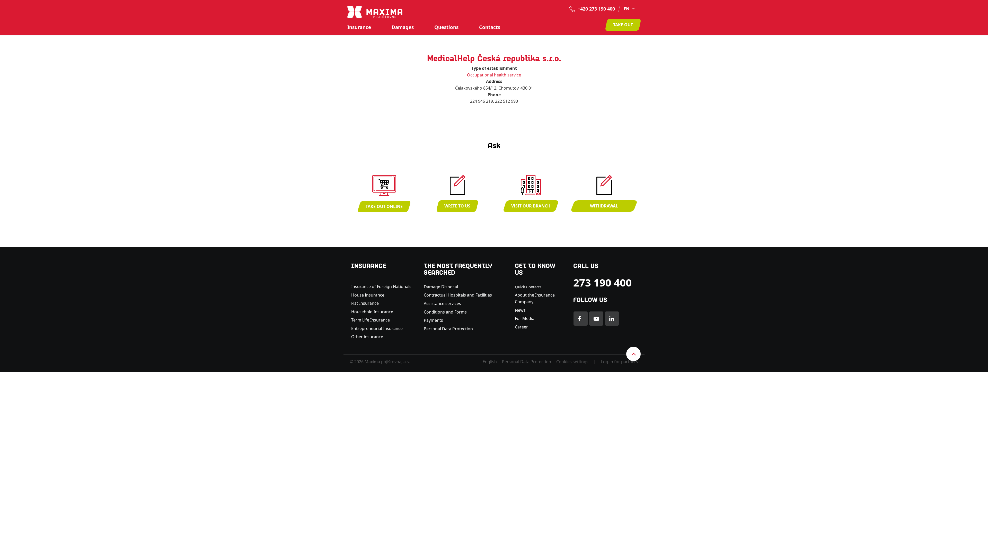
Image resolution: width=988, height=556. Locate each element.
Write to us (457, 206)
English (490, 361)
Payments (433, 320)
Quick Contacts (528, 286)
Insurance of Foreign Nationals (381, 286)
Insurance (359, 27)
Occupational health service (494, 75)
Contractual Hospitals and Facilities (458, 295)
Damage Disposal (441, 287)
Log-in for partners (619, 361)
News (520, 310)
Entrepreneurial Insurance (377, 328)
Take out (623, 25)
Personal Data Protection (448, 329)
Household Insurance (372, 312)
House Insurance (367, 295)
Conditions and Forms (445, 312)
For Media (524, 318)
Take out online (384, 206)
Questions (446, 27)
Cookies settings (572, 361)
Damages (403, 27)
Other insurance (367, 337)
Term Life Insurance (370, 320)
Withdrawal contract (604, 207)
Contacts (489, 27)
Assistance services (442, 303)
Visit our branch (530, 206)
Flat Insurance (365, 303)
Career (521, 327)
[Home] (374, 11)
